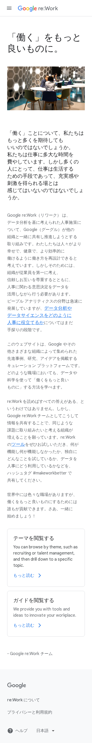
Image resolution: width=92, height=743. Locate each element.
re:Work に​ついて (23, 700)
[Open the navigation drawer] (9, 8)
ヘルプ (21, 730)
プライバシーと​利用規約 (29, 712)
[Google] (16, 686)
